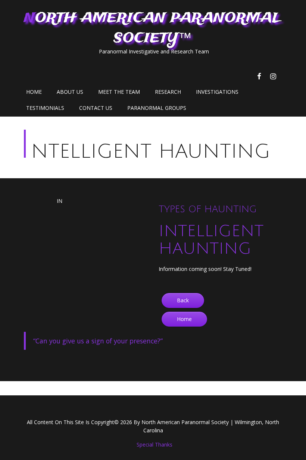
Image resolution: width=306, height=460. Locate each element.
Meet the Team (119, 91)
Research (168, 91)
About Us (70, 91)
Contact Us (95, 107)
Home (34, 91)
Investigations (217, 91)
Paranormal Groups (156, 107)
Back (183, 300)
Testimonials (45, 107)
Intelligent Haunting (144, 151)
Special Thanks (154, 444)
